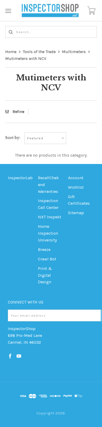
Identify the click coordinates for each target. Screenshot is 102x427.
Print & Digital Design (45, 275)
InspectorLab (20, 177)
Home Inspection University (48, 233)
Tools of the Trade (39, 51)
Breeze (44, 249)
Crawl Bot (47, 258)
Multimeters (74, 51)
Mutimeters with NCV (25, 58)
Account (75, 177)
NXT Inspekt (49, 216)
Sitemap (76, 212)
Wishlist (76, 187)
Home (10, 51)
